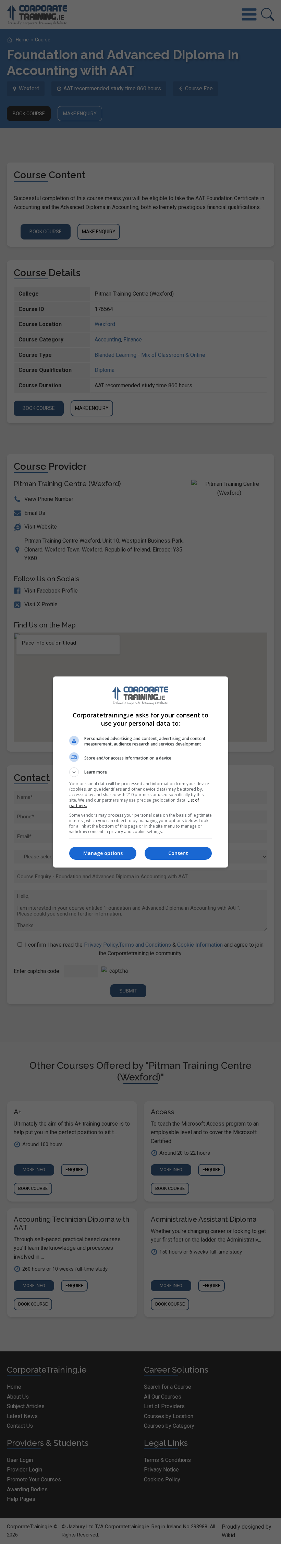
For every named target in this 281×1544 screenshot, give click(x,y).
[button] (140, 772)
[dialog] (140, 772)
